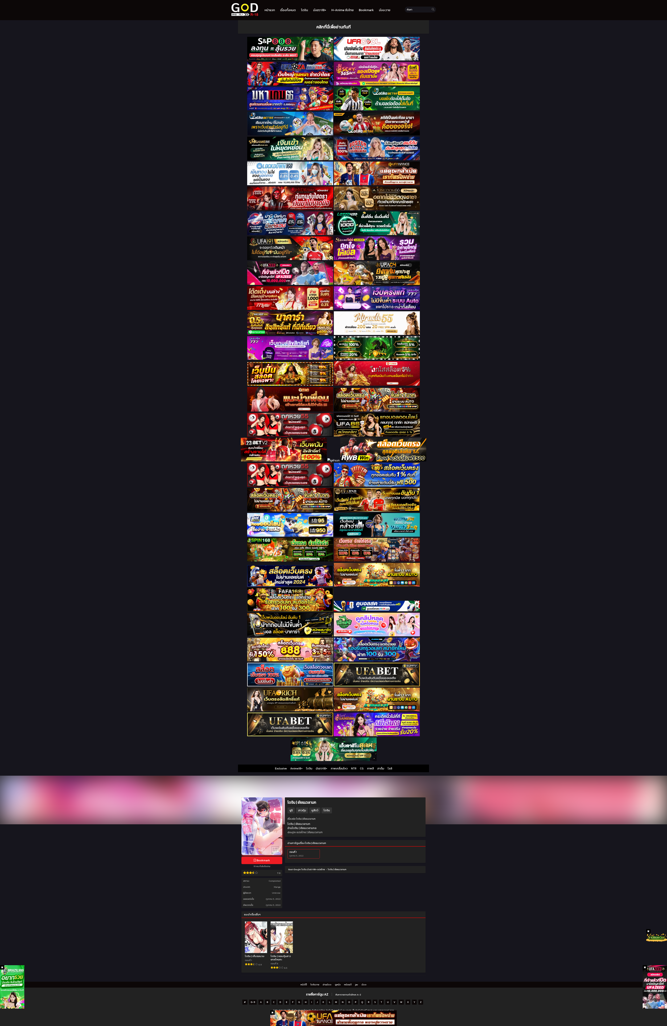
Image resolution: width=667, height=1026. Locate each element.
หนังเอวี (348, 984)
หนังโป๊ (303, 984)
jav (356, 984)
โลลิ (390, 768)
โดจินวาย (314, 984)
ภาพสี (370, 768)
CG (362, 768)
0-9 (253, 1002)
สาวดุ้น (302, 810)
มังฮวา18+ (321, 768)
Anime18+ (296, 768)
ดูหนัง (338, 984)
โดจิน (309, 768)
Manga (277, 887)
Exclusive (281, 768)
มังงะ (364, 984)
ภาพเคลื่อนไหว (339, 768)
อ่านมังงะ (327, 984)
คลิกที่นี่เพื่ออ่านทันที (333, 27)
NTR (353, 768)
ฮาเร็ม (380, 768)
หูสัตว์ (314, 810)
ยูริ (291, 810)
